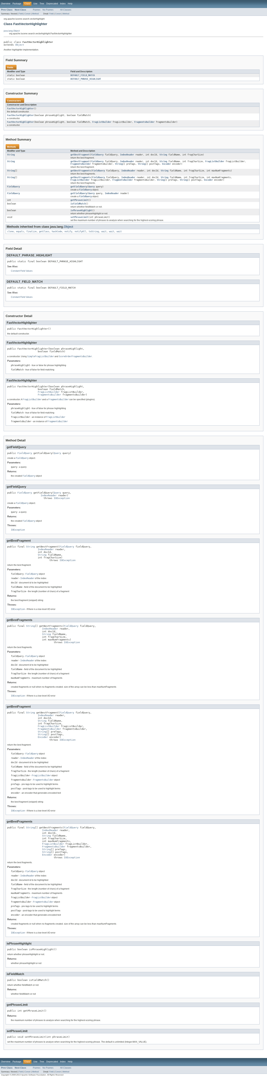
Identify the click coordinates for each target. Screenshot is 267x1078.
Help (70, 3)
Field (21, 14)
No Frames (48, 10)
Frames (36, 10)
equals (20, 231)
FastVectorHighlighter (20, 108)
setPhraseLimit (79, 217)
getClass (44, 231)
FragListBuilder (101, 122)
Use (35, 3)
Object (19, 44)
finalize (31, 231)
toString (94, 231)
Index (63, 3)
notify (68, 231)
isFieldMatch (78, 203)
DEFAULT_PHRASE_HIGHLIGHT (85, 79)
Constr (28, 14)
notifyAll (80, 231)
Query (91, 186)
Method (35, 14)
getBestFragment (80, 154)
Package (17, 3)
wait (103, 231)
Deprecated (52, 3)
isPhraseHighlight (81, 210)
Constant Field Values (22, 271)
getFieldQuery (78, 186)
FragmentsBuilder (144, 122)
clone (10, 231)
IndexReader (127, 154)
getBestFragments (80, 170)
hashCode (57, 231)
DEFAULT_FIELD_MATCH (82, 75)
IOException (62, 498)
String (11, 154)
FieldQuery (97, 154)
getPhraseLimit (79, 200)
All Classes (65, 10)
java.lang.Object (12, 31)
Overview (5, 3)
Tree (42, 3)
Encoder (166, 164)
